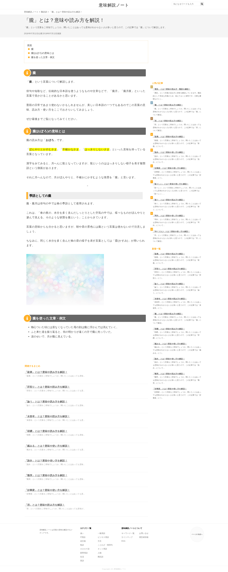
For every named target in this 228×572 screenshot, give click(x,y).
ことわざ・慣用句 (105, 545)
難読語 (100, 557)
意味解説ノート (114, 5)
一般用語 (101, 533)
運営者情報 (143, 537)
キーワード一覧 (127, 533)
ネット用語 (102, 549)
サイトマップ (127, 537)
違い (82, 533)
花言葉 (83, 541)
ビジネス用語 (103, 537)
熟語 (82, 545)
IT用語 (82, 537)
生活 (82, 557)
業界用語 (84, 553)
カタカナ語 (84, 549)
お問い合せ (143, 533)
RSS (123, 541)
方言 (99, 541)
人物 (99, 553)
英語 (82, 561)
